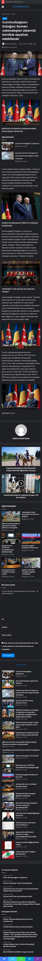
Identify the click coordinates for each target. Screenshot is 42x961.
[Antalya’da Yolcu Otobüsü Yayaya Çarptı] (11, 563)
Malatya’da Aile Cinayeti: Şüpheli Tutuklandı (28, 572)
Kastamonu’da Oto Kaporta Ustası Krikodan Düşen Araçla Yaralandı (27, 156)
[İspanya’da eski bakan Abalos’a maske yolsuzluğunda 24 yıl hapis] (8, 835)
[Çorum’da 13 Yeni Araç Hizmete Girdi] (8, 704)
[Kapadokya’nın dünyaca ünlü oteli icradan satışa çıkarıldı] (8, 736)
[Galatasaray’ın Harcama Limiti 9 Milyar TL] (8, 826)
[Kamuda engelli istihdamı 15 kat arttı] (31, 539)
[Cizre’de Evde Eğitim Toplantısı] (8, 146)
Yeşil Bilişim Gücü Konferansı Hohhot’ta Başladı (30, 514)
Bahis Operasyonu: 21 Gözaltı (27, 756)
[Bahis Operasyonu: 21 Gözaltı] (8, 759)
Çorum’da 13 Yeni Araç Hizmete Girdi (17, 2)
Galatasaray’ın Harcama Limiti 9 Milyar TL (26, 824)
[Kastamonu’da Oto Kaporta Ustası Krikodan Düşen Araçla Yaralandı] (8, 156)
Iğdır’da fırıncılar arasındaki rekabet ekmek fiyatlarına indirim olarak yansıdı (19, 743)
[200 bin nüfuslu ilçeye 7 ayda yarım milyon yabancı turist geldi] (11, 516)
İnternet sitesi (6, 635)
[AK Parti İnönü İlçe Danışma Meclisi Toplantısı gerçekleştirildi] (8, 806)
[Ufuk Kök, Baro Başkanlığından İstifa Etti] (8, 816)
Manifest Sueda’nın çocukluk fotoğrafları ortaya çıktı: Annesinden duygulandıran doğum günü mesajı (27, 713)
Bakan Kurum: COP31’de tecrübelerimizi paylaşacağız (8, 549)
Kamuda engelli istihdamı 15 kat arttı (30, 547)
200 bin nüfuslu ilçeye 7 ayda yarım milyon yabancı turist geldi (11, 526)
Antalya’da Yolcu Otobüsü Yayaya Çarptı (8, 572)
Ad (3, 619)
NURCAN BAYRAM (10, 44)
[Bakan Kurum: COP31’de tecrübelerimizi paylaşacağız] (11, 539)
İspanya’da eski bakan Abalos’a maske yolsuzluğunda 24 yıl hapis (26, 834)
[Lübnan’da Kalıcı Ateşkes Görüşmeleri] (8, 855)
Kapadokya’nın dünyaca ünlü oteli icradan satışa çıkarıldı (27, 734)
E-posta (5, 627)
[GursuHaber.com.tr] (21, 6)
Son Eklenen (21, 665)
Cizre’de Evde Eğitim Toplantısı (27, 143)
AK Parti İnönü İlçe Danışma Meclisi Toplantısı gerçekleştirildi (26, 805)
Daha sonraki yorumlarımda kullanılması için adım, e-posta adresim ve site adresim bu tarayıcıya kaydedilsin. (20, 646)
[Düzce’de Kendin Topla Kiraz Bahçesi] (8, 684)
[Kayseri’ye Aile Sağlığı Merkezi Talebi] (8, 845)
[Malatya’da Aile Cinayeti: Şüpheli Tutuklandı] (31, 563)
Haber (13, 14)
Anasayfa (7, 14)
